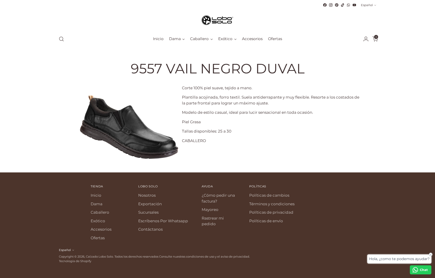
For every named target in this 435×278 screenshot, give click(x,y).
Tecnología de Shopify (75, 261)
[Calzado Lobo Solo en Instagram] (331, 5)
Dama (96, 204)
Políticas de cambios (269, 195)
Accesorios (101, 229)
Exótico (98, 221)
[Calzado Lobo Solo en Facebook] (325, 5)
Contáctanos (150, 229)
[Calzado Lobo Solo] (217, 19)
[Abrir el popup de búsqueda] (61, 39)
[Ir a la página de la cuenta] (364, 39)
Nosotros (147, 195)
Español (367, 5)
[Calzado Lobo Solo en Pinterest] (337, 5)
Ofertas (98, 238)
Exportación (150, 204)
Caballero (100, 212)
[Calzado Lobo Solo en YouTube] (354, 5)
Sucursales (148, 212)
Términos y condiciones (272, 204)
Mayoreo (210, 209)
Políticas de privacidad (271, 212)
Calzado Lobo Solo (99, 256)
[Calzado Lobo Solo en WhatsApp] (348, 5)
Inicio (96, 195)
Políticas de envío (266, 221)
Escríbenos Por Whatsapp (163, 221)
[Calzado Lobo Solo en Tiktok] (343, 5)
